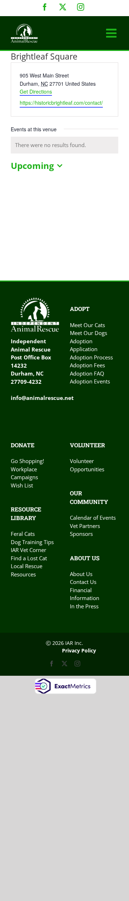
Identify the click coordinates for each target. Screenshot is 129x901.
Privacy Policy (79, 650)
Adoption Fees (87, 365)
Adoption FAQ (87, 373)
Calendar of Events (93, 517)
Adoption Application (83, 345)
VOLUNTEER (87, 445)
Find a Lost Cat (29, 558)
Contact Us (83, 581)
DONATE (22, 445)
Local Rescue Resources (26, 570)
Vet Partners (85, 525)
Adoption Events (90, 381)
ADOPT (80, 308)
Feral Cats (23, 533)
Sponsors (81, 533)
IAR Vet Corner (28, 549)
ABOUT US (85, 558)
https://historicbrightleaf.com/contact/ (61, 102)
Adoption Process (91, 357)
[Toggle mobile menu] (112, 33)
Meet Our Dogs (88, 332)
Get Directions (36, 91)
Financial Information (84, 594)
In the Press (84, 606)
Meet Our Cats (87, 325)
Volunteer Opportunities (87, 465)
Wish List (22, 485)
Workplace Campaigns (24, 473)
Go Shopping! (27, 460)
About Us (81, 573)
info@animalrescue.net (42, 397)
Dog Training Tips (32, 542)
